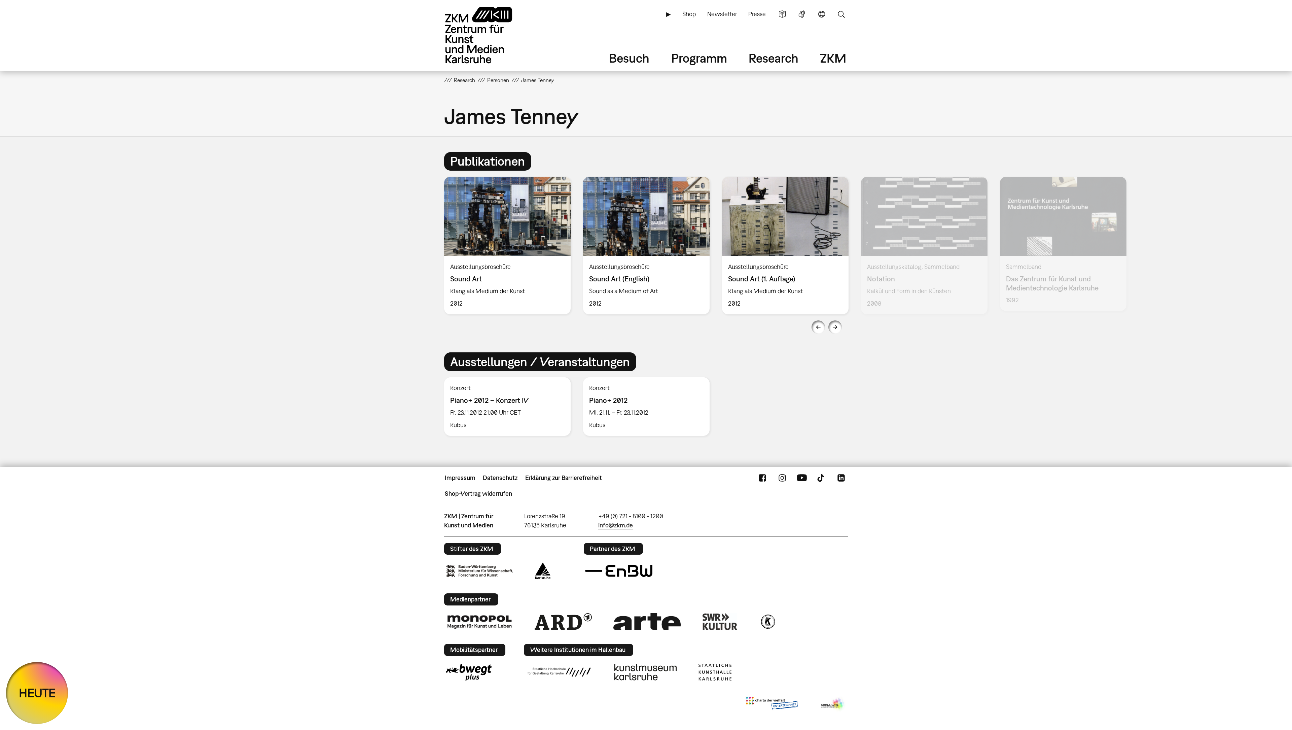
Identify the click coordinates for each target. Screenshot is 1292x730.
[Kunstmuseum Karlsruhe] (645, 672)
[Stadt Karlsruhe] (543, 570)
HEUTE (37, 693)
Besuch (629, 58)
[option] (507, 245)
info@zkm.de (615, 525)
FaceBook (762, 478)
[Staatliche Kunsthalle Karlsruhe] (714, 672)
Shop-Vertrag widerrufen (478, 493)
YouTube (802, 478)
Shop (689, 14)
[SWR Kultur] (720, 621)
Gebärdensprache (802, 14)
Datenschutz (500, 477)
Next (835, 327)
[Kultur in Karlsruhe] (767, 621)
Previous (818, 327)
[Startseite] (488, 35)
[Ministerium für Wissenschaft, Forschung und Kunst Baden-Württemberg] (479, 571)
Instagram (782, 478)
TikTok (821, 478)
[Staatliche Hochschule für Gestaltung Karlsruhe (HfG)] (559, 672)
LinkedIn (841, 478)
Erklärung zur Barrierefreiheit (563, 477)
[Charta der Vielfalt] (771, 704)
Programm (699, 58)
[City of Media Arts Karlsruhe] (833, 704)
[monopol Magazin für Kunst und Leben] (479, 621)
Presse (757, 14)
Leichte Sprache (782, 14)
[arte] (647, 621)
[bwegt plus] (469, 672)
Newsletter (722, 14)
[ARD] (563, 621)
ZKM (833, 58)
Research (773, 58)
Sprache (821, 14)
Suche (841, 14)
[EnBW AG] (618, 571)
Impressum (460, 477)
